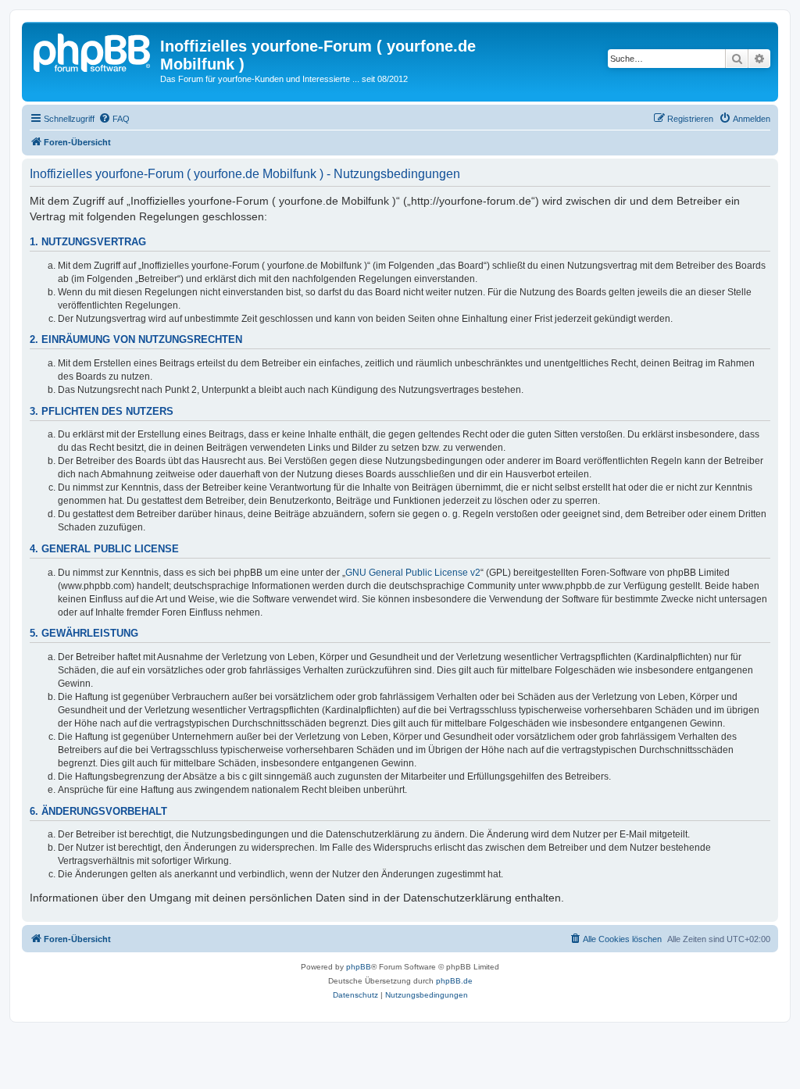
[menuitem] (114, 118)
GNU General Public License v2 (412, 572)
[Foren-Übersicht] (93, 51)
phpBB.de (454, 981)
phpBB (358, 966)
